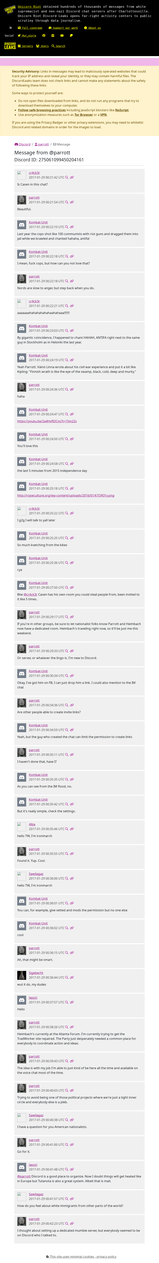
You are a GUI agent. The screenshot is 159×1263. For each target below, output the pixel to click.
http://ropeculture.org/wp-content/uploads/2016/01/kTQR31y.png (65, 495)
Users (44, 46)
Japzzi (33, 997)
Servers (27, 46)
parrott (43, 144)
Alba (32, 824)
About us (94, 27)
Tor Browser (83, 115)
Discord (24, 144)
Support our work (64, 27)
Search (59, 46)
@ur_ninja (28, 35)
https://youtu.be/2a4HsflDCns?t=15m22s (47, 421)
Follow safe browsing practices (42, 110)
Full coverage (31, 27)
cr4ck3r (34, 173)
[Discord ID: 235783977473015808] (21, 200)
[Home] (10, 45)
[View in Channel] (66, 177)
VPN (103, 115)
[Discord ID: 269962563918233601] (21, 175)
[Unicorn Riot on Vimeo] (53, 35)
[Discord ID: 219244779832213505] (21, 876)
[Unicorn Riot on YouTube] (62, 35)
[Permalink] (72, 177)
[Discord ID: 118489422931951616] (21, 1000)
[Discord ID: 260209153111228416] (21, 975)
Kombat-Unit (38, 222)
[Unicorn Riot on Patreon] (71, 35)
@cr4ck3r (30, 594)
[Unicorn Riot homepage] (10, 9)
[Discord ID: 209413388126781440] (21, 826)
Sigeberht (36, 973)
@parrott (24, 1176)
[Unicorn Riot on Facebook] (43, 35)
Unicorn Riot (29, 7)
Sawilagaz (36, 874)
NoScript (122, 110)
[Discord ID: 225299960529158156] (21, 224)
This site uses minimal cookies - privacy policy (82, 1256)
